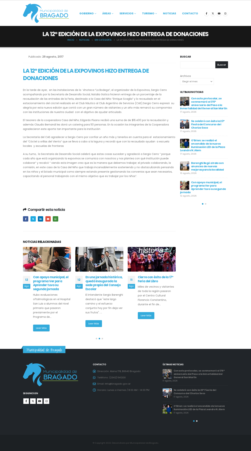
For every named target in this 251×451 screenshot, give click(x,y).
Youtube (39, 401)
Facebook (25, 219)
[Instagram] (225, 13)
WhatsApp (55, 219)
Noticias (169, 13)
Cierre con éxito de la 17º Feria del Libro (103, 279)
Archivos (185, 76)
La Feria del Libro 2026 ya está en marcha (212, 154)
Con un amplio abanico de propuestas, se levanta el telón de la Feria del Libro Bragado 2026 (208, 174)
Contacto (190, 13)
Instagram (46, 401)
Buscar (185, 57)
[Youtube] (219, 13)
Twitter (33, 219)
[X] (212, 13)
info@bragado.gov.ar (118, 383)
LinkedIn (40, 219)
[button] (96, 338)
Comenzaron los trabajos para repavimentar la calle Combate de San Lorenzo (156, 283)
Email (48, 219)
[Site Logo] (46, 13)
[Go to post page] (47, 259)
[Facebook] (206, 13)
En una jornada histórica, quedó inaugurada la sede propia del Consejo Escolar (51, 283)
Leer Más (41, 323)
